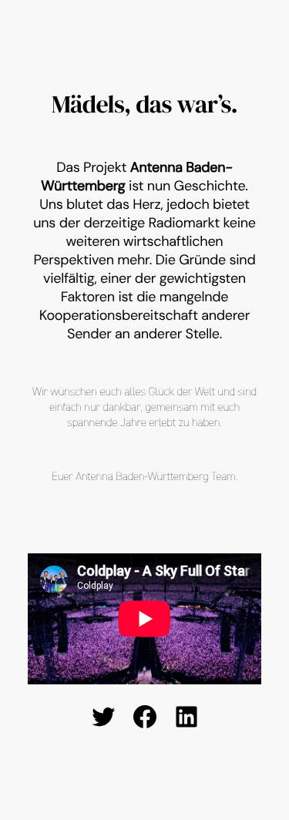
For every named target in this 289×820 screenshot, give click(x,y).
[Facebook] (145, 717)
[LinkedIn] (186, 717)
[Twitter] (103, 717)
